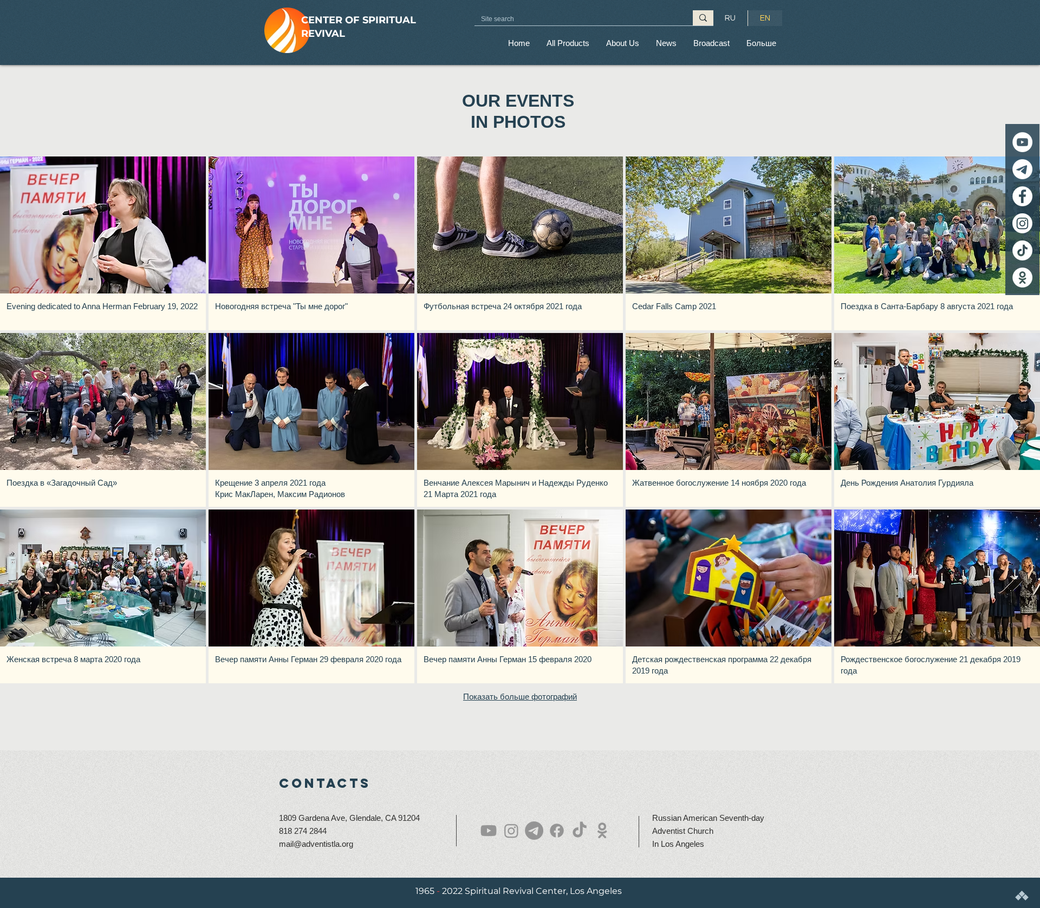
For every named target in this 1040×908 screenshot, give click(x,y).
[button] (622, 43)
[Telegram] (1022, 169)
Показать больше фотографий (520, 696)
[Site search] (703, 17)
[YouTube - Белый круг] (1022, 142)
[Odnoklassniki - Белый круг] (1022, 277)
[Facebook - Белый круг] (1022, 196)
